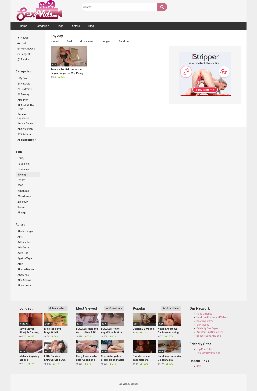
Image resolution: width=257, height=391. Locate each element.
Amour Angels (25, 123)
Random (25, 59)
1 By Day (22, 78)
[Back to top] (245, 380)
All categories (25, 139)
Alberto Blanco (25, 269)
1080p (20, 158)
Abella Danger (25, 231)
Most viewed (27, 48)
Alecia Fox (23, 274)
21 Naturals (23, 83)
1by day (21, 174)
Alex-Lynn (22, 99)
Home (23, 26)
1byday (21, 180)
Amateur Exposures (23, 116)
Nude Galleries (204, 313)
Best (23, 43)
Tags (60, 26)
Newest (24, 37)
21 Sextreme (24, 89)
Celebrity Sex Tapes (207, 328)
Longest (25, 54)
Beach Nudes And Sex (209, 335)
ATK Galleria (24, 134)
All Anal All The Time (25, 107)
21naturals (23, 190)
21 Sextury (23, 94)
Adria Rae (22, 253)
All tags (22, 212)
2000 (20, 185)
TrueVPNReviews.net (208, 352)
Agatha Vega (24, 258)
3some (21, 207)
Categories (42, 26)
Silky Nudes (203, 324)
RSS (199, 366)
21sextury (22, 201)
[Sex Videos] (39, 11)
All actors (23, 285)
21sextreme (24, 196)
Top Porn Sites (205, 349)
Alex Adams (24, 280)
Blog (91, 26)
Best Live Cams (205, 321)
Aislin (20, 263)
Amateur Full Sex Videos (210, 332)
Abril (20, 236)
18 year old (23, 163)
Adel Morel (23, 247)
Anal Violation (25, 129)
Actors (76, 26)
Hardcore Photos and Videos (212, 317)
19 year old (23, 169)
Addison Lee (24, 242)
